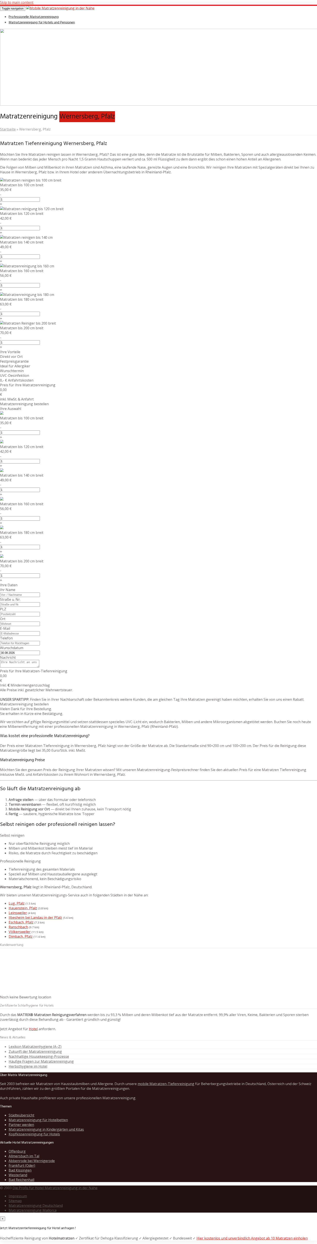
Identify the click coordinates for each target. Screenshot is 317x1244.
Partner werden (21, 1124)
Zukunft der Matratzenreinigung (35, 1051)
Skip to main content (16, 2)
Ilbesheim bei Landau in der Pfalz (35, 917)
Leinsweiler (18, 912)
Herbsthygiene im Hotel (28, 1066)
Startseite (8, 129)
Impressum (18, 1196)
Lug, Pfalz (17, 903)
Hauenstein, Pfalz (23, 908)
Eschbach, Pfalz (21, 922)
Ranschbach (18, 927)
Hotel (33, 1029)
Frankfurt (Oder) (22, 1165)
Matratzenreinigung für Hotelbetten (38, 1120)
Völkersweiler (20, 931)
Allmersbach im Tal (24, 1156)
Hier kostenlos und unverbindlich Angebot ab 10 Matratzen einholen (252, 1238)
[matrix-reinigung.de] (60, 8)
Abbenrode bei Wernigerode (32, 1160)
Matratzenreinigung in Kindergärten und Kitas (46, 1129)
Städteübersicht (21, 1115)
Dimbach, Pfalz (21, 936)
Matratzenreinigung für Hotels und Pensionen (42, 22)
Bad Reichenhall (21, 1179)
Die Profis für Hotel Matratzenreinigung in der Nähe (55, 1187)
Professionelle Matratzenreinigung (34, 17)
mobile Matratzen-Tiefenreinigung (166, 1083)
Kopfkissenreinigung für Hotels (34, 1134)
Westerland (18, 1175)
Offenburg (17, 1151)
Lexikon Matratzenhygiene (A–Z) (35, 1046)
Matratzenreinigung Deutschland (36, 1205)
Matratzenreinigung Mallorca (32, 1210)
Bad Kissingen (20, 1170)
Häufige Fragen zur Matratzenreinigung (41, 1061)
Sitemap (15, 1200)
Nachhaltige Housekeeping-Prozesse (39, 1056)
